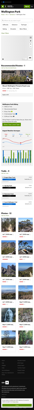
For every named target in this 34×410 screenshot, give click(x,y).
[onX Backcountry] (6, 2)
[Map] (17, 48)
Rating (5, 29)
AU (7, 14)
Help (3, 363)
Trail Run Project (21, 367)
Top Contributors (6, 370)
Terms (20, 407)
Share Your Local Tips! (12, 124)
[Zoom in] (30, 44)
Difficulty (5, 24)
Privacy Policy (15, 401)
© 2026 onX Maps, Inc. (13, 407)
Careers (4, 396)
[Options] (30, 58)
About (3, 360)
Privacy (24, 407)
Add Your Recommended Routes (8, 68)
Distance (14, 24)
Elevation (13, 29)
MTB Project (20, 363)
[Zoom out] (30, 46)
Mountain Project (21, 360)
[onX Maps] (5, 384)
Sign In (27, 6)
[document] (17, 403)
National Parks (20, 372)
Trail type (24, 24)
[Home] (8, 6)
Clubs (3, 367)
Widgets (4, 365)
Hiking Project (20, 365)
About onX (4, 394)
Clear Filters (5, 33)
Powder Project (21, 370)
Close (17, 405)
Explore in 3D (5, 94)
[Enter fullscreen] (30, 37)
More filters (23, 29)
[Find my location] (30, 41)
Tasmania (12, 14)
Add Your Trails (4, 173)
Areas (2, 14)
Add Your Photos (5, 215)
